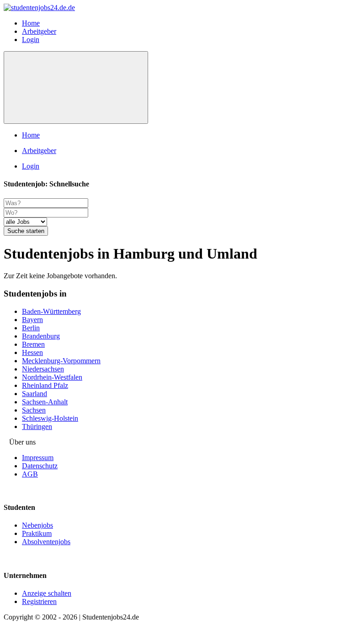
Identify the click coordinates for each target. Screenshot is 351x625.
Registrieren (39, 601)
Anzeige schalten (46, 593)
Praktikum (37, 533)
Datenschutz (40, 466)
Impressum (37, 457)
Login (30, 39)
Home (31, 23)
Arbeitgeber (39, 31)
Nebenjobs (37, 525)
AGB (30, 474)
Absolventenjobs (46, 542)
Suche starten (25, 231)
